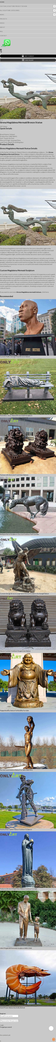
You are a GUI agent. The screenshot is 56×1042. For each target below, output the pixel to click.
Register (3, 1014)
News (2, 14)
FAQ (1, 31)
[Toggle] (54, 6)
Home (2, 2)
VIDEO (2, 23)
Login (2, 1025)
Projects (3, 19)
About (2, 27)
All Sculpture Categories (10, 10)
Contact (3, 35)
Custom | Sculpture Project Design (13, 6)
